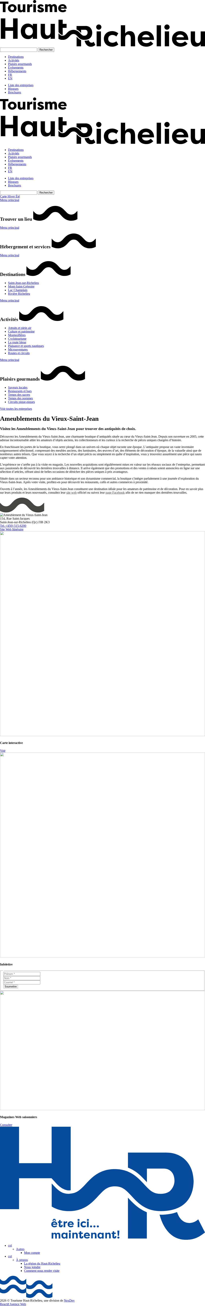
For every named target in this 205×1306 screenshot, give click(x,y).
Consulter (6, 1125)
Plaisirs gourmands (20, 64)
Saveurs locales (17, 387)
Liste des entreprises (20, 85)
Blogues (13, 88)
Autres (20, 1249)
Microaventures (18, 349)
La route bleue (17, 342)
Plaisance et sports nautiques (26, 346)
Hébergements (17, 71)
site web (71, 492)
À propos (22, 1260)
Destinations (16, 56)
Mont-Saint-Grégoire (21, 286)
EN (10, 78)
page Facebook (115, 492)
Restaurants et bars (20, 391)
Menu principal (9, 200)
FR (10, 74)
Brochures (14, 92)
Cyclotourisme (17, 338)
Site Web (6, 529)
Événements (15, 67)
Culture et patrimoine (21, 331)
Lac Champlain (17, 290)
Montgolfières (17, 335)
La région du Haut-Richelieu (42, 1263)
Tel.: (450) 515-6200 (13, 525)
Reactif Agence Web (13, 1304)
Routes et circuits (19, 353)
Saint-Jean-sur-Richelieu (23, 283)
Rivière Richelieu (19, 293)
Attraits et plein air (19, 328)
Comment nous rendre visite (41, 1270)
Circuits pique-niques (21, 402)
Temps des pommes (20, 398)
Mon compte (32, 1252)
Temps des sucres (19, 394)
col (10, 1245)
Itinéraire (17, 529)
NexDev (69, 1300)
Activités (13, 60)
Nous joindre (32, 1267)
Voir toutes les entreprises (16, 408)
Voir (2, 750)
